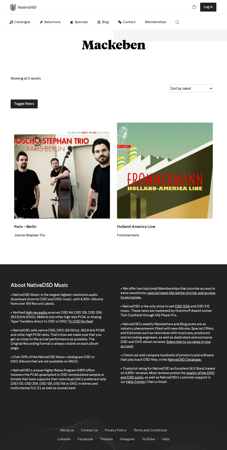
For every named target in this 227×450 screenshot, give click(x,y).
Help (166, 439)
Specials (81, 22)
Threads (106, 439)
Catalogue (22, 22)
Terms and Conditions (150, 430)
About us (67, 430)
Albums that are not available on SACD (48, 361)
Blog (105, 22)
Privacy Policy (115, 430)
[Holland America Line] (165, 171)
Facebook (85, 439)
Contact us (89, 430)
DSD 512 (203, 306)
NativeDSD (24, 7)
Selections (52, 22)
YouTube (148, 439)
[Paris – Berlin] (62, 171)
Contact (129, 22)
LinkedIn (63, 439)
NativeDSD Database (184, 360)
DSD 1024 (182, 306)
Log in (208, 7)
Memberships (155, 22)
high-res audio (36, 313)
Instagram (127, 439)
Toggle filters (24, 104)
